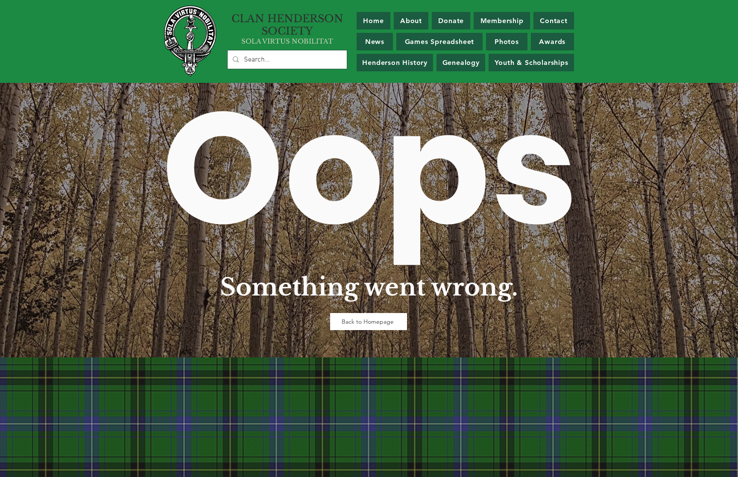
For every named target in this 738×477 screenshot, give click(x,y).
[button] (502, 20)
